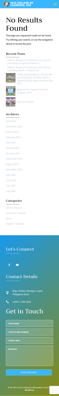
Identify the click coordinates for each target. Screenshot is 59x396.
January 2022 (12, 148)
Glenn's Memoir (14, 207)
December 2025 (14, 126)
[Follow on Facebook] (9, 265)
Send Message (29, 372)
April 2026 (11, 121)
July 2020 (11, 174)
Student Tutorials (15, 223)
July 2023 (11, 142)
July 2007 (11, 185)
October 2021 (13, 153)
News (9, 218)
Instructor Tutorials (16, 213)
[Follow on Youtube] (17, 265)
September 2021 (14, 158)
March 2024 (12, 131)
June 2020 (11, 180)
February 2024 (13, 137)
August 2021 (12, 164)
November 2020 (14, 169)
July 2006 (11, 191)
